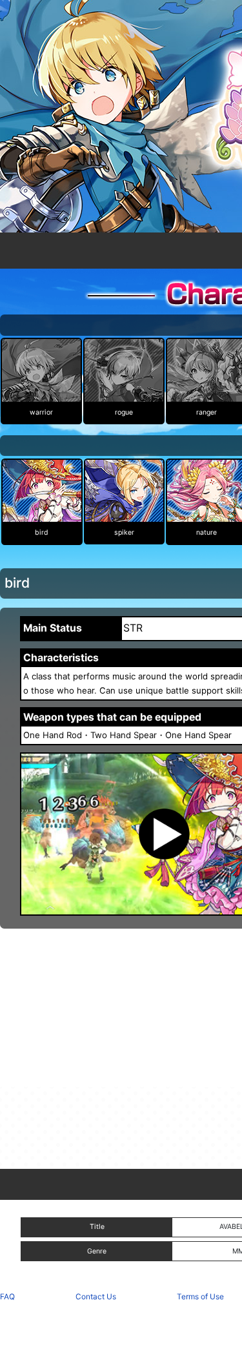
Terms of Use (200, 1296)
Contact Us (96, 1296)
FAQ (7, 1296)
